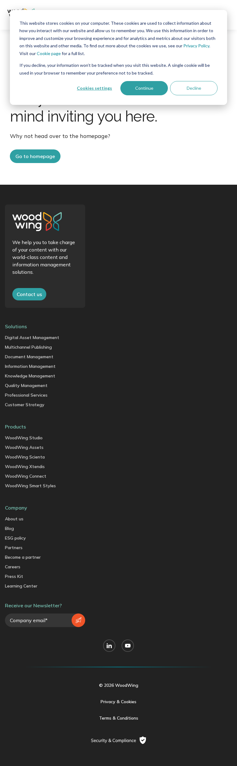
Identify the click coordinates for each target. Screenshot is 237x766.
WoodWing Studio (24, 438)
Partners (14, 547)
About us (14, 519)
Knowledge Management (30, 376)
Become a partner (23, 557)
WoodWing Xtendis (25, 466)
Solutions (16, 326)
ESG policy (15, 538)
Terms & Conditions (118, 718)
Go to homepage (35, 156)
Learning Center (21, 586)
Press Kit (14, 576)
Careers (12, 567)
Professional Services (26, 395)
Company (16, 508)
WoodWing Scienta (25, 457)
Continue (144, 88)
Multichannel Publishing (28, 347)
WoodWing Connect (25, 476)
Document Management (29, 356)
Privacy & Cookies (118, 701)
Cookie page (49, 53)
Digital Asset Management (32, 337)
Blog (9, 528)
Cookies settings (94, 88)
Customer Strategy (24, 404)
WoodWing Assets (24, 447)
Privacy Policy (196, 45)
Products (15, 427)
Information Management (30, 366)
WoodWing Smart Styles (30, 485)
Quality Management (26, 385)
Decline (194, 88)
